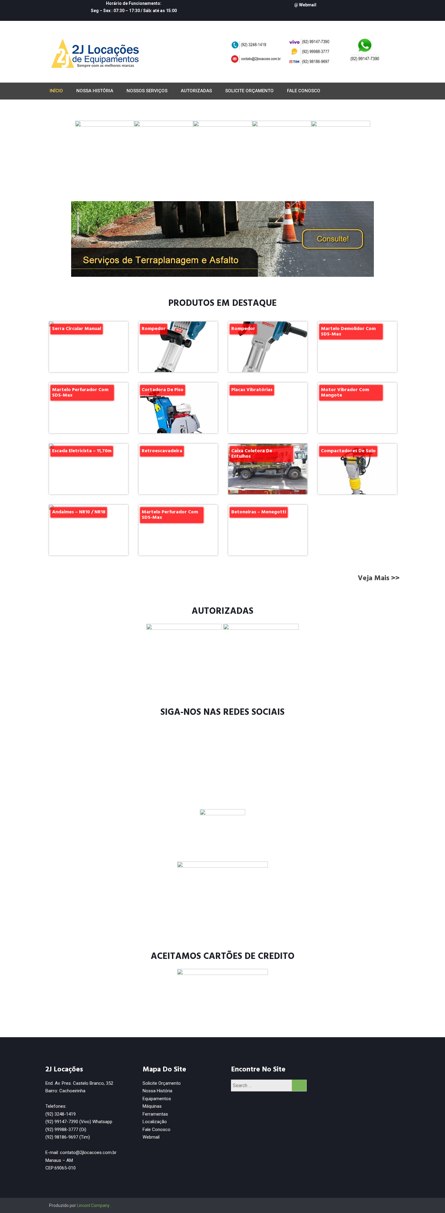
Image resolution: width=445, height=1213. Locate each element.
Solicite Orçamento (162, 1083)
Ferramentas (155, 1114)
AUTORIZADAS (196, 90)
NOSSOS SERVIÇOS (147, 90)
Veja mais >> (379, 578)
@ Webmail (305, 4)
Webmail (152, 1137)
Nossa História (157, 1091)
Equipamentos (157, 1098)
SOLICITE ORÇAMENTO (249, 90)
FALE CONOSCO (303, 90)
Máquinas (152, 1106)
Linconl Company (93, 1205)
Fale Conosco (156, 1129)
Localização (155, 1121)
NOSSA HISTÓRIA (94, 90)
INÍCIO (56, 90)
